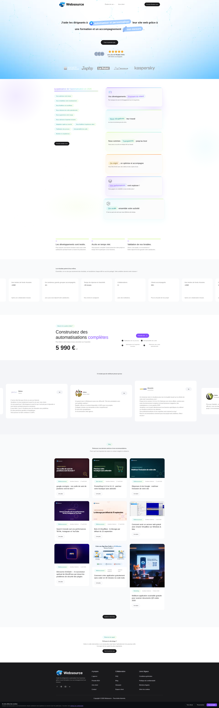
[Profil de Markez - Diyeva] (29, 392)
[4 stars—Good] (119, 51)
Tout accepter (211, 705)
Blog (116, 680)
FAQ (116, 676)
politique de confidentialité (76, 705)
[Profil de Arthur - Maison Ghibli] (93, 393)
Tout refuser (190, 705)
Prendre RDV (96, 680)
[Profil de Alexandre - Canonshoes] (158, 389)
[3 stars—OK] (116, 51)
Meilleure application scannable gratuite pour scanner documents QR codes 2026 (147, 598)
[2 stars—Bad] (112, 51)
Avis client (95, 685)
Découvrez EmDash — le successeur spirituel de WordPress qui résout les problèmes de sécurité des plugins (70, 574)
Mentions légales (144, 685)
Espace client (119, 689)
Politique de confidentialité (147, 680)
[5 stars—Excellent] (122, 51)
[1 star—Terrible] (109, 51)
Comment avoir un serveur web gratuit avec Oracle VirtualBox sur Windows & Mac (146, 526)
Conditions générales (145, 676)
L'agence (94, 676)
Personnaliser (200, 705)
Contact (94, 689)
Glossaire (118, 685)
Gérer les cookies (144, 689)
